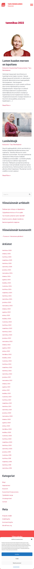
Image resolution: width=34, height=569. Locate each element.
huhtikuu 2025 (6, 257)
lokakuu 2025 (6, 253)
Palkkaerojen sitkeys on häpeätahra (13, 209)
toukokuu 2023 (7, 322)
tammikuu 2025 (7, 266)
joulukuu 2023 (6, 302)
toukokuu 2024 (7, 286)
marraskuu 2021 (7, 380)
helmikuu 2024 (7, 296)
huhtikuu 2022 (6, 364)
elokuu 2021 (6, 390)
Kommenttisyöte (7, 522)
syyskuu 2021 (6, 387)
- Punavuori (6, 236)
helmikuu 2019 (6, 465)
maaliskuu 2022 (7, 367)
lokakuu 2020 (6, 419)
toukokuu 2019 (6, 455)
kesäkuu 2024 (6, 283)
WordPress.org (7, 525)
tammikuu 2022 (7, 374)
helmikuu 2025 (6, 263)
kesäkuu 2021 (6, 393)
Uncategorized (7, 498)
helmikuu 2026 (6, 250)
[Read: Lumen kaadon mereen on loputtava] (17, 44)
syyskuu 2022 (6, 348)
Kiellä (17, 558)
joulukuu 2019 (6, 452)
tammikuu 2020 (7, 448)
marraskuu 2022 (7, 341)
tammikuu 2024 (7, 299)
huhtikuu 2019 (6, 458)
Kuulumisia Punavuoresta (18, 68)
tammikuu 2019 (7, 468)
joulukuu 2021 (6, 377)
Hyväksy (17, 554)
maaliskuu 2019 (7, 461)
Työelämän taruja (7, 495)
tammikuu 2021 (7, 409)
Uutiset (4, 502)
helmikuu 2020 (7, 445)
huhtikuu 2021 (6, 400)
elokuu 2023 (6, 315)
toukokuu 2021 (6, 396)
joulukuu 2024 (6, 270)
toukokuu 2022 (7, 361)
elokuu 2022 (6, 351)
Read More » (6, 105)
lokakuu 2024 (6, 276)
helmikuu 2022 (7, 370)
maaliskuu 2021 (7, 403)
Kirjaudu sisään (7, 516)
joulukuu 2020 (6, 413)
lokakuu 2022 (6, 344)
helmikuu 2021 (6, 406)
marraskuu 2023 (7, 305)
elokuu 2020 (6, 426)
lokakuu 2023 (6, 309)
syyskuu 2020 (6, 422)
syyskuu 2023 (6, 312)
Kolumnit (5, 68)
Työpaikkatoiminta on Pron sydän (12, 212)
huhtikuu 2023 (6, 325)
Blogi (3, 482)
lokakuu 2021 (6, 383)
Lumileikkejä (9, 141)
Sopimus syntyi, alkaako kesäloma (12, 219)
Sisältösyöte (6, 519)
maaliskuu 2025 (7, 260)
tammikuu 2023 (7, 335)
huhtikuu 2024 (6, 289)
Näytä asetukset (17, 563)
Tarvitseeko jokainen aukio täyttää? (13, 216)
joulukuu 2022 (6, 338)
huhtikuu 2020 (6, 439)
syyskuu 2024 (6, 279)
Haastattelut (6, 485)
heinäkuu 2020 (7, 429)
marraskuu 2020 (7, 416)
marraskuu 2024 (7, 273)
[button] (31, 539)
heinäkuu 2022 (7, 354)
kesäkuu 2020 (6, 432)
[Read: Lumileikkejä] (17, 124)
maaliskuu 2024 (7, 292)
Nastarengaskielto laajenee (10, 222)
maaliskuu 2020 (7, 442)
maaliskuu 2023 (7, 328)
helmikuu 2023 (6, 331)
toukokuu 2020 (7, 435)
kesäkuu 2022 (6, 357)
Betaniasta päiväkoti (16, 236)
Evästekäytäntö (16, 566)
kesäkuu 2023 (6, 318)
